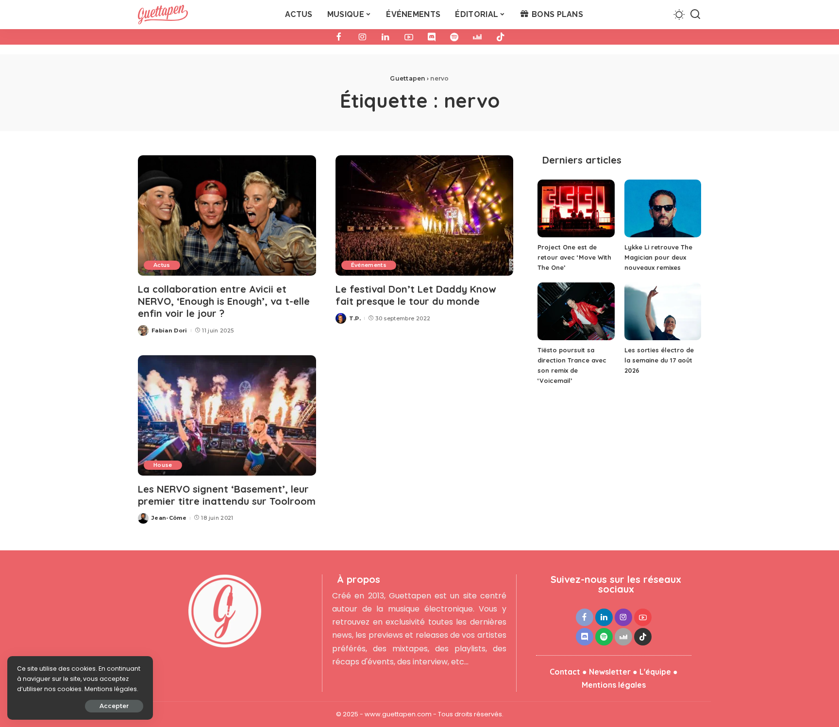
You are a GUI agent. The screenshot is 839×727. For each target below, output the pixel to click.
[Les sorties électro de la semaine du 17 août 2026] (662, 311)
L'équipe (655, 672)
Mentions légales (614, 685)
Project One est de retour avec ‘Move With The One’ (574, 257)
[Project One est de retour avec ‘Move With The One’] (575, 208)
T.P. (355, 318)
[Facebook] (339, 37)
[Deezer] (477, 37)
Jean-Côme (168, 517)
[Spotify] (454, 37)
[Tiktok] (500, 37)
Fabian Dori (169, 330)
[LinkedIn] (385, 37)
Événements (368, 265)
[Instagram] (362, 37)
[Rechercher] (695, 14)
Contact (565, 672)
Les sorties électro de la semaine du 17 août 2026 (659, 360)
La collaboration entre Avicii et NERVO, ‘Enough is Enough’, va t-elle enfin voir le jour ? (224, 301)
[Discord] (431, 37)
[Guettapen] (163, 14)
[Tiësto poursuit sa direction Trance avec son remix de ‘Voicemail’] (575, 311)
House (162, 465)
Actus (161, 265)
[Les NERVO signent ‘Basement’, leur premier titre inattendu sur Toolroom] (227, 415)
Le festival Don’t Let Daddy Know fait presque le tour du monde (416, 295)
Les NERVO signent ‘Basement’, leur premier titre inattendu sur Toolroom (227, 495)
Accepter (114, 706)
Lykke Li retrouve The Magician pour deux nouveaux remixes (658, 257)
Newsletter (610, 672)
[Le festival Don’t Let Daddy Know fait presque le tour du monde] (425, 215)
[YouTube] (408, 37)
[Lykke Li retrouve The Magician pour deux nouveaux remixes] (662, 208)
